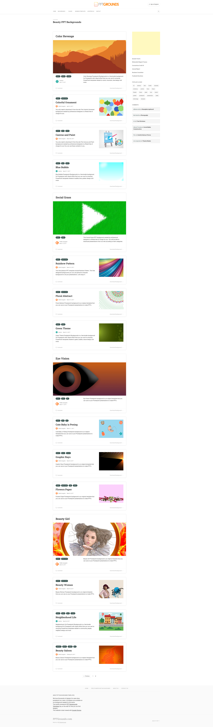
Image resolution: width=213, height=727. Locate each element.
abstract (139, 85)
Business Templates (80, 11)
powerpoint (141, 95)
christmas (135, 89)
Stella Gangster (62, 106)
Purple (75, 485)
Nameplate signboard (148, 109)
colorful (142, 89)
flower (153, 89)
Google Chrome (76, 710)
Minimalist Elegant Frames (139, 62)
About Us (115, 688)
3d (133, 85)
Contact (98, 11)
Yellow (68, 453)
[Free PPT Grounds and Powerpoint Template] (106, 4)
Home (54, 11)
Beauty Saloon (64, 650)
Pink (70, 485)
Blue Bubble (62, 167)
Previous (87, 676)
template (143, 99)
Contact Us (124, 688)
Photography (144, 115)
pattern (134, 95)
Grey (68, 613)
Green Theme (63, 328)
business (156, 85)
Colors (70, 11)
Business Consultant (137, 72)
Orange (68, 76)
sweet (157, 95)
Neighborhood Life (66, 617)
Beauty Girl (63, 519)
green (146, 92)
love (151, 92)
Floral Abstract (64, 295)
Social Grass (63, 197)
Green (63, 237)
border (150, 85)
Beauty (58, 76)
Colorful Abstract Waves (144, 135)
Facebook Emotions (137, 76)
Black (63, 398)
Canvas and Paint (65, 134)
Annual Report (136, 69)
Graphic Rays (63, 457)
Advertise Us (90, 11)
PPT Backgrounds (62, 722)
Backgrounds (61, 11)
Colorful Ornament (66, 102)
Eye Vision (62, 358)
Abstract (58, 646)
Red (67, 398)
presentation (150, 95)
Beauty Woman (64, 584)
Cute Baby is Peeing (67, 424)
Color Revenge (65, 36)
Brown (63, 76)
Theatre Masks (147, 141)
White (67, 130)
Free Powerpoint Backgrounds (100, 688)
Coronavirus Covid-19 (138, 65)
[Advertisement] (146, 43)
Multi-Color (64, 98)
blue (145, 85)
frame (140, 92)
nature (156, 92)
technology (135, 99)
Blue (63, 130)
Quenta (61, 80)
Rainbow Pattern (65, 263)
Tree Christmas (141, 121)
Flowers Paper (64, 489)
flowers (134, 92)
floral (148, 89)
